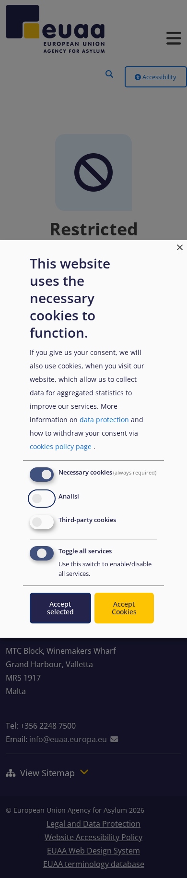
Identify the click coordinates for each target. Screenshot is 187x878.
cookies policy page (61, 446)
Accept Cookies (124, 607)
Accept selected (60, 607)
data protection (104, 419)
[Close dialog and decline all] (180, 246)
